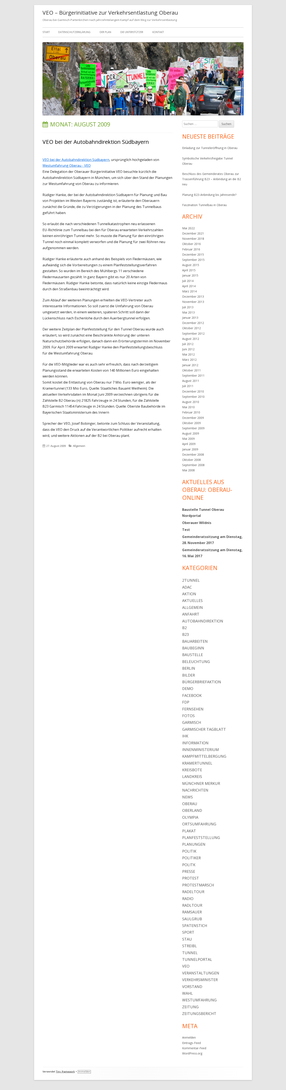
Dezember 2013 (193, 296)
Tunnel (190, 952)
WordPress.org (192, 1053)
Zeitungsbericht (199, 1013)
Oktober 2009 (191, 423)
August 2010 (190, 402)
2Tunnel (191, 580)
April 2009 (189, 444)
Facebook (192, 695)
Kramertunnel (197, 763)
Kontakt (158, 32)
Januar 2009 (190, 449)
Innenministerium (200, 749)
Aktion (189, 593)
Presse (188, 871)
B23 (185, 634)
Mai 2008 (188, 470)
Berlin (188, 668)
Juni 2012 (188, 349)
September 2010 (193, 397)
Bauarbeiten (195, 641)
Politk (188, 864)
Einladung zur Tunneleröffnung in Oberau (209, 148)
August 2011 (190, 381)
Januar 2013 (190, 318)
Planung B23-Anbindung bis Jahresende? (209, 195)
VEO (185, 966)
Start (46, 32)
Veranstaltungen (200, 972)
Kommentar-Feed (194, 1048)
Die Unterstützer (131, 32)
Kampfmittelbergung (204, 756)
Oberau (189, 803)
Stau (187, 939)
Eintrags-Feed (191, 1043)
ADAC (187, 587)
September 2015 (193, 260)
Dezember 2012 (193, 323)
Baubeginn (193, 647)
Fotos (188, 715)
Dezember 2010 (193, 391)
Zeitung (190, 1006)
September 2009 (193, 428)
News (187, 796)
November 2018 (193, 239)
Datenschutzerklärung (74, 32)
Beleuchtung (196, 661)
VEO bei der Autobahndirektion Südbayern (96, 141)
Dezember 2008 (193, 454)
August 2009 (190, 433)
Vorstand (192, 986)
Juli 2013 (187, 307)
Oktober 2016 (191, 244)
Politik (189, 851)
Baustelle (192, 654)
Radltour (192, 905)
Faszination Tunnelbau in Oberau (204, 205)
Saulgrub (192, 918)
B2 (184, 627)
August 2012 (190, 339)
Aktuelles (192, 600)
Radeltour (193, 891)
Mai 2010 (188, 407)
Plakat (189, 830)
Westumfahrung (199, 999)
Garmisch (191, 722)
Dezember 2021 (193, 233)
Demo (187, 688)
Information (195, 742)
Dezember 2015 (193, 254)
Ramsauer (192, 911)
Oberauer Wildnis (196, 522)
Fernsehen (193, 708)
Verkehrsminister (200, 979)
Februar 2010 (191, 412)
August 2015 (190, 265)
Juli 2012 (187, 344)
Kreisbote (192, 769)
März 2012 (189, 360)
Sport (188, 932)
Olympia (190, 817)
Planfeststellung (201, 837)
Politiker (191, 857)
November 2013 (193, 302)
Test (186, 529)
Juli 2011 (187, 386)
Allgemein (79, 446)
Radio (187, 898)
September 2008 (193, 465)
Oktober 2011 (191, 370)
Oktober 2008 (191, 460)
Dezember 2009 (193, 418)
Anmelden (189, 1037)
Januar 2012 (190, 365)
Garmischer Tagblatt (204, 729)
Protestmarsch (198, 884)
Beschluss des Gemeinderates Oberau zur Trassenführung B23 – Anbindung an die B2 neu (211, 179)
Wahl (187, 993)
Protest (190, 878)
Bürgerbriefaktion (201, 681)
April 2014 (189, 286)
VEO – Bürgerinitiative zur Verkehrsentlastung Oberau (110, 12)
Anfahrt (190, 614)
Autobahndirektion (202, 620)
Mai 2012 (188, 354)
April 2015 (189, 270)
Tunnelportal (197, 959)
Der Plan (105, 32)
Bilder (188, 675)
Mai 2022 (188, 228)
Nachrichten (195, 790)
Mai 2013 (188, 312)
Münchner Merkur (201, 783)
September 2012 (193, 333)
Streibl (189, 945)
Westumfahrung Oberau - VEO (67, 165)
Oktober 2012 (191, 328)
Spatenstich (194, 925)
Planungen (193, 844)
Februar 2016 (191, 249)
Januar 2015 (190, 275)
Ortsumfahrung (199, 823)
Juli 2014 (187, 281)
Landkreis (192, 776)
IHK (185, 735)
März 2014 (189, 291)
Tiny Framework (65, 1071)
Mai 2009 (188, 439)
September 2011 (193, 375)
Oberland (192, 810)
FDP (185, 702)
